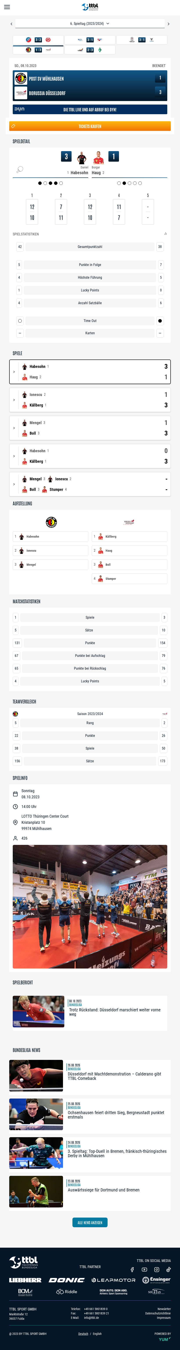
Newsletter (164, 1309)
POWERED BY (163, 1334)
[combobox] (90, 23)
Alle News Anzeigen (90, 1222)
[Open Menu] (7, 8)
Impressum (164, 1317)
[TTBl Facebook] (132, 1270)
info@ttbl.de (91, 1317)
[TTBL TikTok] (168, 1270)
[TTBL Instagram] (156, 1270)
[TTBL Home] (90, 8)
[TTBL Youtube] (144, 1270)
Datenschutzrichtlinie (158, 1313)
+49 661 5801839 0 (96, 1309)
